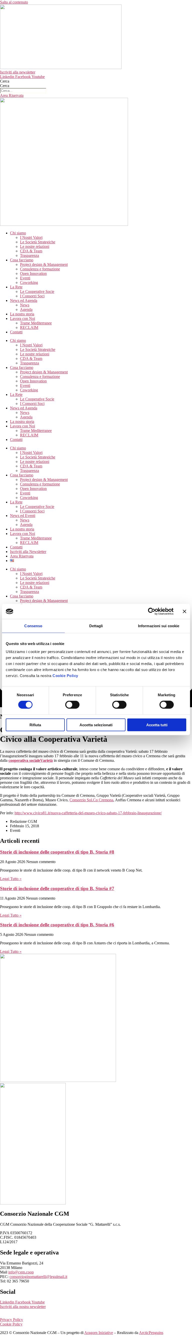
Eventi (25, 278)
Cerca (4, 81)
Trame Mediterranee (36, 323)
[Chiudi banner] (184, 611)
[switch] (72, 705)
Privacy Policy (11, 1319)
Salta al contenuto (14, 2)
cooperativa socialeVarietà (30, 760)
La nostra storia (22, 314)
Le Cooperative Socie (37, 291)
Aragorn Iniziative (98, 1332)
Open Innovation (33, 273)
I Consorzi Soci (32, 296)
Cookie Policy (65, 675)
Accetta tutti (157, 725)
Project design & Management (44, 264)
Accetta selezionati (96, 725)
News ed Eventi (22, 515)
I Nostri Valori (31, 237)
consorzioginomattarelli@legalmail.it (38, 1276)
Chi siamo (18, 233)
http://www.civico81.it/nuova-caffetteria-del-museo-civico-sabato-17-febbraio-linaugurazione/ (88, 813)
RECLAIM (29, 327)
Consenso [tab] (33, 626)
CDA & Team (31, 251)
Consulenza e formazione (40, 269)
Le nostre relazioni (34, 246)
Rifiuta (35, 725)
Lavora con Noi (22, 318)
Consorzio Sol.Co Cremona (91, 800)
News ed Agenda (23, 300)
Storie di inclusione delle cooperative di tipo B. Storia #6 (57, 924)
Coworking (29, 282)
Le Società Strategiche (37, 242)
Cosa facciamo (21, 260)
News (24, 305)
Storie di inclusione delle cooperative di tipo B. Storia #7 (57, 888)
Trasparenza (29, 255)
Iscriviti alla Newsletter (28, 551)
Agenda (26, 309)
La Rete (16, 287)
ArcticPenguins (151, 1332)
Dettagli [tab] (96, 626)
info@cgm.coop (21, 1272)
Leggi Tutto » (11, 879)
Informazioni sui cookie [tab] (158, 626)
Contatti (16, 332)
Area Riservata (22, 556)
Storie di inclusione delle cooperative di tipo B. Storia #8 (57, 852)
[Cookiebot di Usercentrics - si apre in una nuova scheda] (152, 611)
